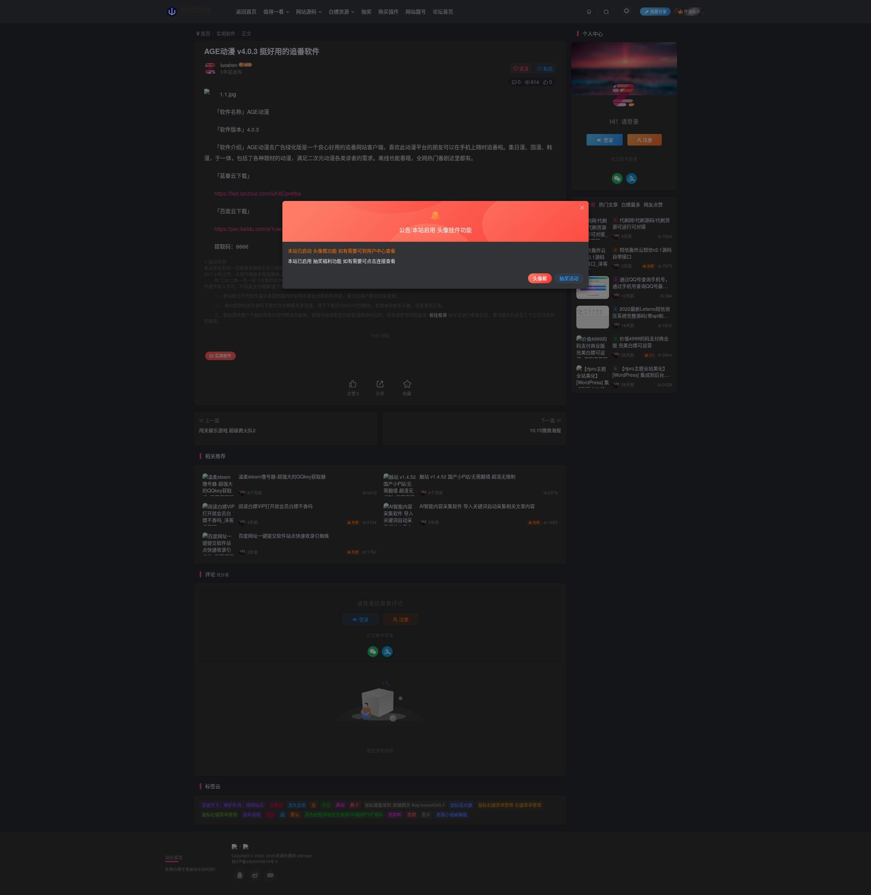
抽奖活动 (568, 278)
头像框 (540, 278)
